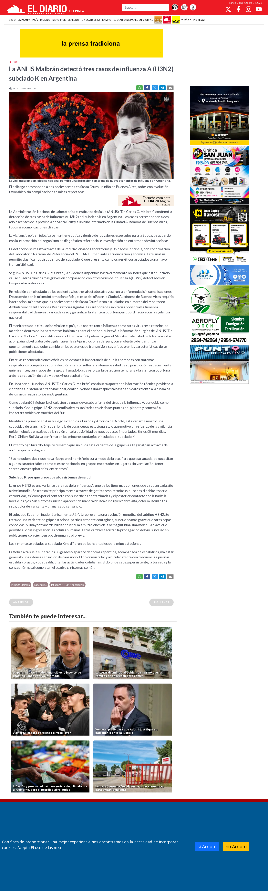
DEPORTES (59, 20)
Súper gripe (40, 584)
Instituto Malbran (20, 584)
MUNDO (45, 20)
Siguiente (161, 602)
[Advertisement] (219, 55)
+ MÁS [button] (185, 19)
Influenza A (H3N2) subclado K (67, 584)
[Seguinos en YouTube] (259, 9)
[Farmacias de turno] (193, 7)
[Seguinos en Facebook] (238, 9)
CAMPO (106, 20)
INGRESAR (199, 20)
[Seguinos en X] (228, 9)
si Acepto (207, 846)
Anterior (21, 602)
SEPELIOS (73, 20)
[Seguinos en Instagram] (248, 9)
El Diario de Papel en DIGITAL (133, 20)
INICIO (12, 20)
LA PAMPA (24, 20)
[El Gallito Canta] (174, 7)
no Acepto (236, 846)
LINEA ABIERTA (90, 20)
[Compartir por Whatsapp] (139, 87)
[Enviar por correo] (170, 87)
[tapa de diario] (184, 7)
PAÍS (35, 20)
